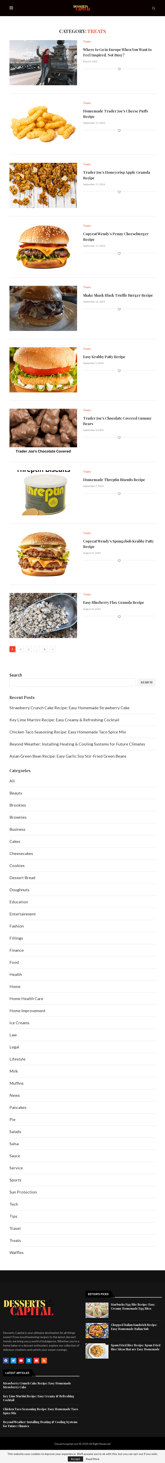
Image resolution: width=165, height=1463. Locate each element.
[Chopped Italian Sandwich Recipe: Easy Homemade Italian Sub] (97, 1330)
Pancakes (17, 1107)
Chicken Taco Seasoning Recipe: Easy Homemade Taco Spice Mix (67, 731)
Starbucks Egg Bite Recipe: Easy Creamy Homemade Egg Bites (133, 1306)
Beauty (15, 792)
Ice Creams (19, 1022)
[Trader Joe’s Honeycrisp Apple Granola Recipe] (43, 185)
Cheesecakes (21, 853)
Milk (13, 1071)
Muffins (16, 1083)
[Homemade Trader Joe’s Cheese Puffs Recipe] (43, 124)
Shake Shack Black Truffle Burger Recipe (118, 295)
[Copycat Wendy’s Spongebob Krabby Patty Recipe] (43, 554)
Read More (92, 1459)
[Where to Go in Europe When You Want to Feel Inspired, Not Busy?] (43, 62)
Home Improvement (27, 1010)
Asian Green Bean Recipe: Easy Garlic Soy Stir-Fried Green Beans (67, 756)
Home (15, 986)
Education (18, 901)
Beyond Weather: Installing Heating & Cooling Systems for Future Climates (77, 743)
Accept (75, 1459)
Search (15, 675)
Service (16, 1167)
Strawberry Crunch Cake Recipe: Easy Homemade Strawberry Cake (69, 707)
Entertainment (22, 913)
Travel (15, 1228)
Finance (16, 950)
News (14, 1095)
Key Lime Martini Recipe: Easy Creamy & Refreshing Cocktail (64, 719)
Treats (15, 1240)
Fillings (16, 938)
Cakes (14, 841)
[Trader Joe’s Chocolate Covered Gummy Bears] (43, 431)
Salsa (14, 1143)
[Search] (154, 8)
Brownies (18, 817)
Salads (15, 1131)
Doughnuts (19, 889)
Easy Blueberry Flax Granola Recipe (113, 602)
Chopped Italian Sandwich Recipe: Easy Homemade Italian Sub (134, 1327)
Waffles (16, 1252)
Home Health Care (26, 998)
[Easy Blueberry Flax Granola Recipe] (43, 615)
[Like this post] (119, 69)
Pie (12, 1119)
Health (15, 974)
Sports (15, 1179)
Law (13, 1034)
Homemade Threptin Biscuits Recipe (114, 479)
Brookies (17, 805)
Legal (14, 1046)
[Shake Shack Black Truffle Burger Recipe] (43, 308)
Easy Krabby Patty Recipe (104, 356)
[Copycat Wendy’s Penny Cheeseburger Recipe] (43, 246)
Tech (13, 1204)
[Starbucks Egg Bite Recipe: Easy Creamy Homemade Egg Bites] (97, 1310)
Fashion (16, 925)
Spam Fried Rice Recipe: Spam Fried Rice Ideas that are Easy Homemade (135, 1347)
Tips (13, 1216)
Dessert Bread (22, 877)
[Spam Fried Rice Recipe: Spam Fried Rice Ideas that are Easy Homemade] (97, 1351)
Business (17, 829)
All (12, 780)
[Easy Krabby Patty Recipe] (43, 369)
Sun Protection (23, 1192)
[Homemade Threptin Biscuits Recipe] (43, 492)
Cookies (17, 865)
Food (14, 962)
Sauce (14, 1155)
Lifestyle (17, 1058)
